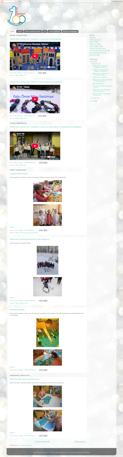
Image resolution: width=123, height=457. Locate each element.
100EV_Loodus (93, 44)
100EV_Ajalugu (93, 40)
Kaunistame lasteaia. (17, 310)
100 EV (20, 31)
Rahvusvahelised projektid (33, 31)
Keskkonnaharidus (54, 31)
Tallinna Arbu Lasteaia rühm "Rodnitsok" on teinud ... (100, 66)
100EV (17, 75)
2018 (93, 61)
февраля (96, 63)
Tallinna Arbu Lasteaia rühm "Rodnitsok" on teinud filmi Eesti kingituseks (36, 39)
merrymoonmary (72, 452)
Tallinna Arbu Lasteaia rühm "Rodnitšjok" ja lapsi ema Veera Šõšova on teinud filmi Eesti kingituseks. (46, 127)
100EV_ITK (22, 75)
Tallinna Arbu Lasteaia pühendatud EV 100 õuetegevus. (30, 239)
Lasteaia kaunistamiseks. (19, 174)
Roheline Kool (23, 303)
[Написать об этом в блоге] (40, 73)
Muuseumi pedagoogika (70, 31)
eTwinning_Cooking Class (96, 48)
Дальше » (12, 227)
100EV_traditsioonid (95, 46)
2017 (93, 101)
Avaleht (12, 31)
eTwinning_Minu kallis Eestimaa (28, 232)
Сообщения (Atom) (25, 445)
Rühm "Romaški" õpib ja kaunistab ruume (25, 379)
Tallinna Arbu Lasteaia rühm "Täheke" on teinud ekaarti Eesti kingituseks (36, 82)
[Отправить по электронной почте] (39, 73)
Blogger (87, 452)
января (95, 98)
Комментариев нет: (29, 73)
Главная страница (42, 442)
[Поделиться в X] (42, 73)
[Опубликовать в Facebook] (44, 73)
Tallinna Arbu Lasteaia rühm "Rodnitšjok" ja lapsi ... (100, 74)
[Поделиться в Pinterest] (45, 73)
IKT (45, 31)
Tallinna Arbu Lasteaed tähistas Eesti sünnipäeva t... (101, 90)
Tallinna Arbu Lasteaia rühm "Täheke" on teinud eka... (100, 70)
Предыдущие (80, 442)
